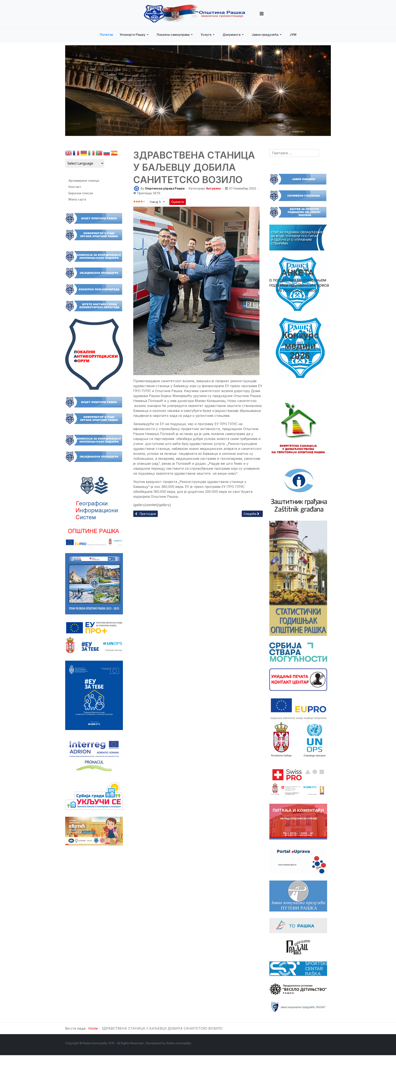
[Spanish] (114, 154)
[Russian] (106, 154)
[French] (76, 154)
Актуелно (213, 188)
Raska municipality (178, 1043)
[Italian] (91, 154)
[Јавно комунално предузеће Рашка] (298, 1007)
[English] (68, 154)
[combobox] (294, 153)
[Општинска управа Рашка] (136, 188)
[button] (262, 13)
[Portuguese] (99, 154)
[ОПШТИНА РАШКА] (194, 13)
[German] (83, 154)
